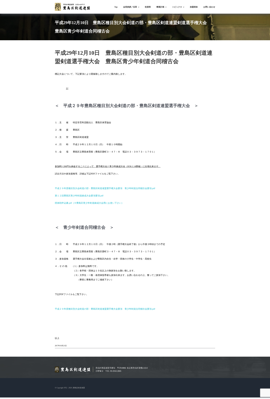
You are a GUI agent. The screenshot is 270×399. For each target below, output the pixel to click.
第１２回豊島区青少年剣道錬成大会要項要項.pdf (79, 195)
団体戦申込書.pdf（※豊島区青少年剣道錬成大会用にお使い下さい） (89, 203)
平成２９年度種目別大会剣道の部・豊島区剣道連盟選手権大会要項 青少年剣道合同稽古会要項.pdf (105, 188)
